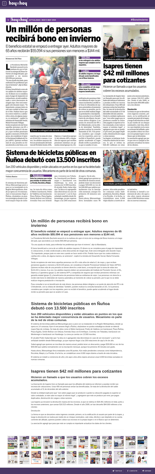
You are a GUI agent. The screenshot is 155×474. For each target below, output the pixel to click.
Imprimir (148, 471)
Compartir (133, 471)
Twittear (118, 471)
